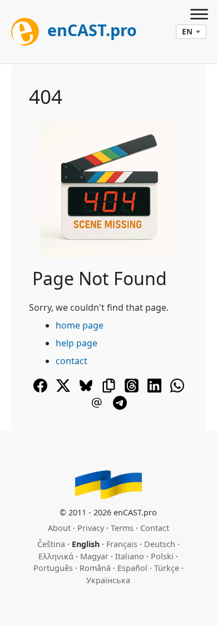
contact (71, 361)
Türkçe (166, 568)
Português (53, 568)
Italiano (129, 556)
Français (121, 544)
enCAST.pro (90, 30)
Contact (154, 528)
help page (76, 343)
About (59, 528)
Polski (162, 556)
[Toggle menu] (199, 15)
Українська (108, 580)
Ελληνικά (55, 556)
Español (132, 568)
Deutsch (159, 544)
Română (95, 568)
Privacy (90, 528)
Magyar (94, 556)
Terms (122, 528)
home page (79, 325)
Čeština (51, 544)
